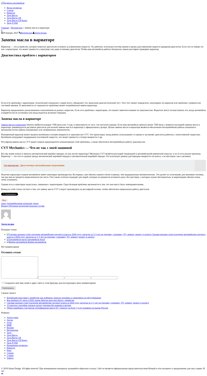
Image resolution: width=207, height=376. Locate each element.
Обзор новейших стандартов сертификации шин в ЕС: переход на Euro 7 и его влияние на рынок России (57, 308)
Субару (10, 355)
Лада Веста (12, 15)
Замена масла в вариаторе (13, 125)
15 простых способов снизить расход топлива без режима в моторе (39, 305)
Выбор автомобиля (37, 242)
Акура (10, 320)
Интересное (16, 28)
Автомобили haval (36, 239)
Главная (5, 28)
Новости (11, 13)
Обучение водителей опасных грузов (22, 206)
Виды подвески (14, 8)
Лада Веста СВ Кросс (17, 20)
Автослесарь (40, 33)
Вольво (10, 327)
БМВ (9, 325)
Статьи (10, 10)
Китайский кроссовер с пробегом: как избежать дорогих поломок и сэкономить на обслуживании (54, 298)
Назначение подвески (17, 345)
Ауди (9, 322)
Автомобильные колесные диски (20, 203)
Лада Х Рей (12, 23)
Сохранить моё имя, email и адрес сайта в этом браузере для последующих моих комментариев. (50, 283)
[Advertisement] (85, 79)
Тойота (10, 358)
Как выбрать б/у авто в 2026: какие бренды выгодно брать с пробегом (40, 300)
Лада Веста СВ (14, 18)
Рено (9, 350)
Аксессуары (12, 317)
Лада (9, 332)
